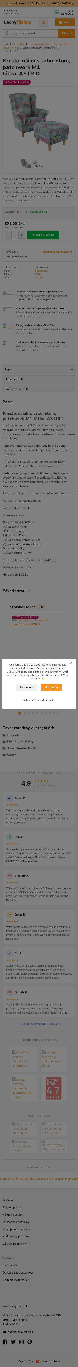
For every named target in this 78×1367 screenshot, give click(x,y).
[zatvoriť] (71, 662)
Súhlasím (51, 687)
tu (43, 678)
